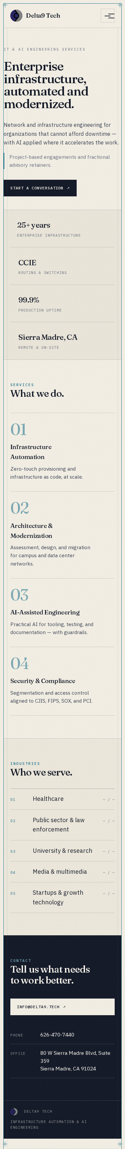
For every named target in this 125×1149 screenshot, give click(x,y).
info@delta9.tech (38, 1006)
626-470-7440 (57, 1034)
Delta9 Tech (43, 15)
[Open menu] (108, 16)
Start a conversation (36, 187)
